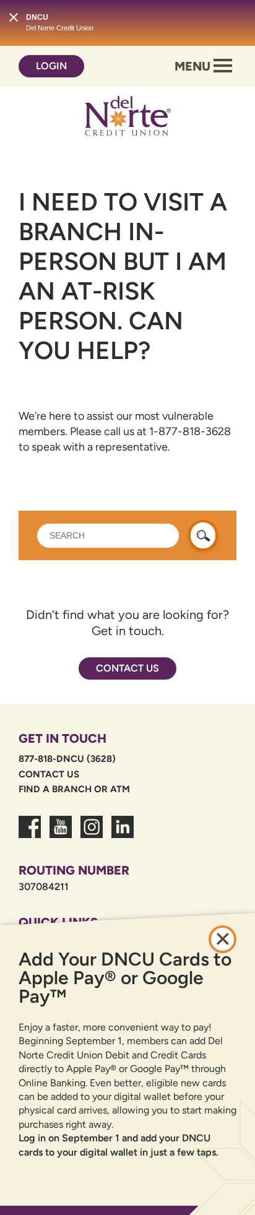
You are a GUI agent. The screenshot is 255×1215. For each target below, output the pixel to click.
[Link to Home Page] (127, 118)
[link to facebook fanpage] (30, 834)
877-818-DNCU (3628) (67, 758)
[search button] (203, 535)
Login (51, 66)
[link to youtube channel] (61, 834)
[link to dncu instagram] (91, 834)
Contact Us (127, 668)
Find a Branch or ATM (74, 789)
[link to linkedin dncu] (122, 834)
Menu (194, 66)
